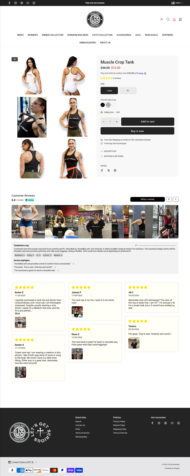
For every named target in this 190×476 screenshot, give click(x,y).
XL (128, 90)
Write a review (147, 199)
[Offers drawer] (174, 19)
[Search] (168, 19)
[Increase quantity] (117, 122)
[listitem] (28, 221)
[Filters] (169, 199)
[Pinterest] (22, 3)
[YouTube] (28, 3)
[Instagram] (16, 3)
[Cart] (180, 19)
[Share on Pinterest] (115, 170)
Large (109, 90)
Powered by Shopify (172, 468)
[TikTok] (34, 3)
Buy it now (137, 131)
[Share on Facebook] (102, 170)
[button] (107, 78)
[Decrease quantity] (104, 122)
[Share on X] (108, 170)
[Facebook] (9, 3)
